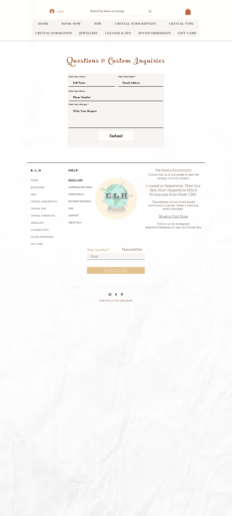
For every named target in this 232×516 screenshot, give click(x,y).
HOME (34, 180)
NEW (33, 194)
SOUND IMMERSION (42, 237)
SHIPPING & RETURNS (80, 187)
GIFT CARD (37, 244)
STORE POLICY (77, 194)
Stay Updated (97, 249)
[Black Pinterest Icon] (122, 294)
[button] (188, 11)
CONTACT (74, 215)
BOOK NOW (37, 187)
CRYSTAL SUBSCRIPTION (44, 201)
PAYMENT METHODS (80, 201)
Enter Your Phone (77, 91)
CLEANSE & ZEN (40, 229)
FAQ (71, 208)
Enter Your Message (78, 104)
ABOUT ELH (75, 222)
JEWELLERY (37, 222)
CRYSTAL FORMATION (43, 215)
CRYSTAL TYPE (38, 208)
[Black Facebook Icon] (116, 294)
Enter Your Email (126, 77)
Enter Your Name (76, 77)
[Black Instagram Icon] (110, 294)
